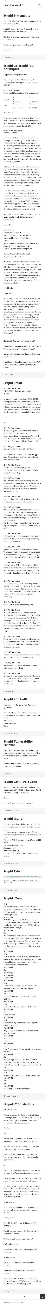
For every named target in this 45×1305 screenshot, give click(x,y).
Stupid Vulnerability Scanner (18, 743)
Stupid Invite (12, 819)
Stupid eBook (12, 898)
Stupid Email (12, 383)
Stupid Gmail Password (20, 782)
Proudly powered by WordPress (13, 1302)
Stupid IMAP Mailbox (18, 1104)
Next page (42, 1296)
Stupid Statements (16, 15)
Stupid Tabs (11, 871)
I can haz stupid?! (13, 5)
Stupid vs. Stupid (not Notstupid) (19, 67)
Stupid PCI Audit (15, 699)
